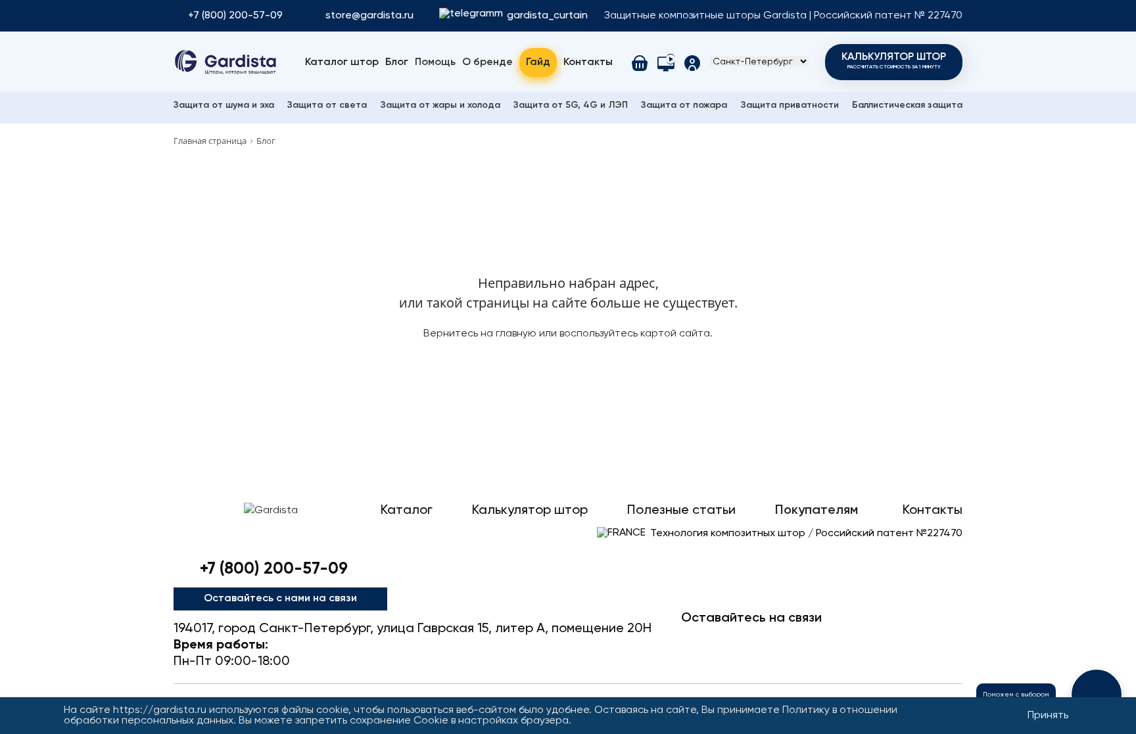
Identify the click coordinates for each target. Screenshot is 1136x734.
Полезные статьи (681, 510)
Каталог (407, 510)
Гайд (538, 62)
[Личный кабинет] (692, 62)
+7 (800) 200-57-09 (235, 16)
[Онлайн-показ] (665, 62)
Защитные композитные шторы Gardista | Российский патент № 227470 (783, 16)
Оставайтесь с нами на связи (280, 598)
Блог (396, 62)
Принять (1048, 715)
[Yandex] (905, 641)
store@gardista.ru (369, 16)
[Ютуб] (821, 641)
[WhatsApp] (863, 641)
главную (516, 334)
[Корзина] (640, 62)
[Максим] (737, 641)
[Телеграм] (695, 641)
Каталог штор (342, 62)
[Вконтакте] (779, 641)
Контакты (588, 62)
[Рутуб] (948, 641)
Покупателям (816, 510)
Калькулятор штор (893, 61)
